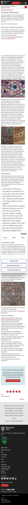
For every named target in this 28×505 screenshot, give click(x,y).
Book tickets (16, 3)
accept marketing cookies (10, 35)
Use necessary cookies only (14, 269)
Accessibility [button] (4, 454)
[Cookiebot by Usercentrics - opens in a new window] (20, 234)
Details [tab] (14, 237)
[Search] (22, 3)
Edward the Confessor (17, 57)
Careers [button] (3, 461)
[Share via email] (19, 392)
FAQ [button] (2, 452)
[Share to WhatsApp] (14, 392)
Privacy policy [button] (4, 499)
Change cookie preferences (13, 265)
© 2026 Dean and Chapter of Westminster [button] (10, 495)
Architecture (6, 396)
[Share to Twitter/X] (11, 392)
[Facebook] (2, 478)
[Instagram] (7, 478)
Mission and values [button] (5, 449)
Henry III (21, 55)
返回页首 (22, 399)
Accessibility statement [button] (6, 502)
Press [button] (2, 459)
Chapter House (21, 76)
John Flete (8, 184)
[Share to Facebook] (8, 392)
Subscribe (4, 485)
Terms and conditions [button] (5, 500)
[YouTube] (10, 478)
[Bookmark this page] (16, 392)
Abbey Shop (14, 309)
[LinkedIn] (13, 478)
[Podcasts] (16, 478)
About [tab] (22, 237)
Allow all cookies (14, 261)
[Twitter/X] (5, 478)
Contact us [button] (3, 457)
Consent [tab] (5, 237)
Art (2, 396)
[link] (10, 489)
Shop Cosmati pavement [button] (13, 380)
